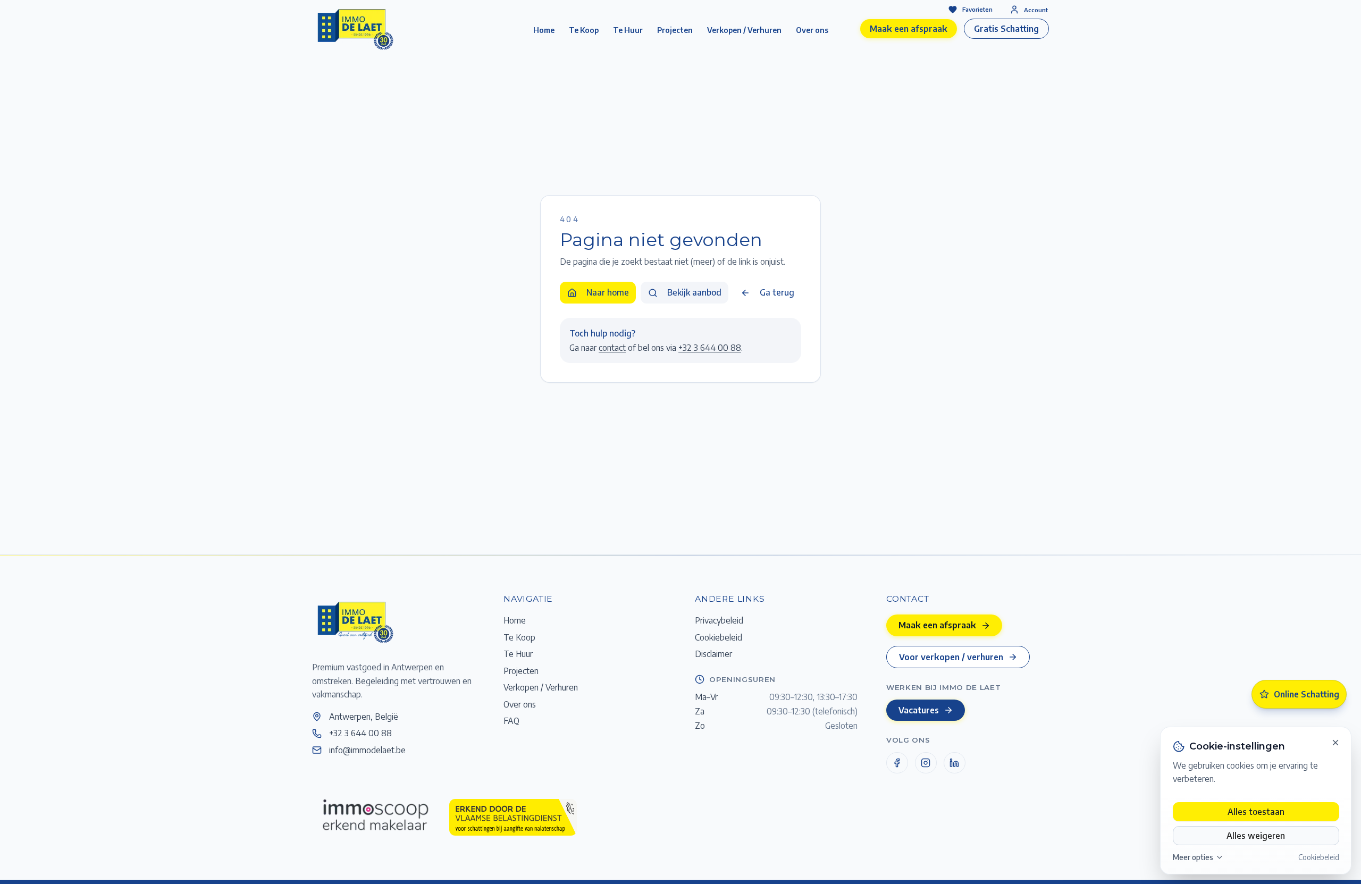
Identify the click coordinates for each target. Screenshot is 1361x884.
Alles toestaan (1256, 811)
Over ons (812, 30)
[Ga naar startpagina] (354, 621)
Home (544, 30)
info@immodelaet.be (367, 750)
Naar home (607, 292)
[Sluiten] (1335, 742)
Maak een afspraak (908, 28)
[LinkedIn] (954, 763)
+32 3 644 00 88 (709, 347)
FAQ (511, 720)
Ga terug (777, 292)
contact (612, 347)
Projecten (675, 30)
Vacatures (918, 710)
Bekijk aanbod (694, 292)
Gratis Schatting (1006, 28)
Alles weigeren (1255, 835)
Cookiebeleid (1318, 857)
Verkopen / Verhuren (744, 30)
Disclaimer (713, 654)
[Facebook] (897, 763)
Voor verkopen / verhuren (951, 657)
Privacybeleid (719, 620)
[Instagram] (926, 763)
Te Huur (628, 30)
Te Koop (584, 30)
